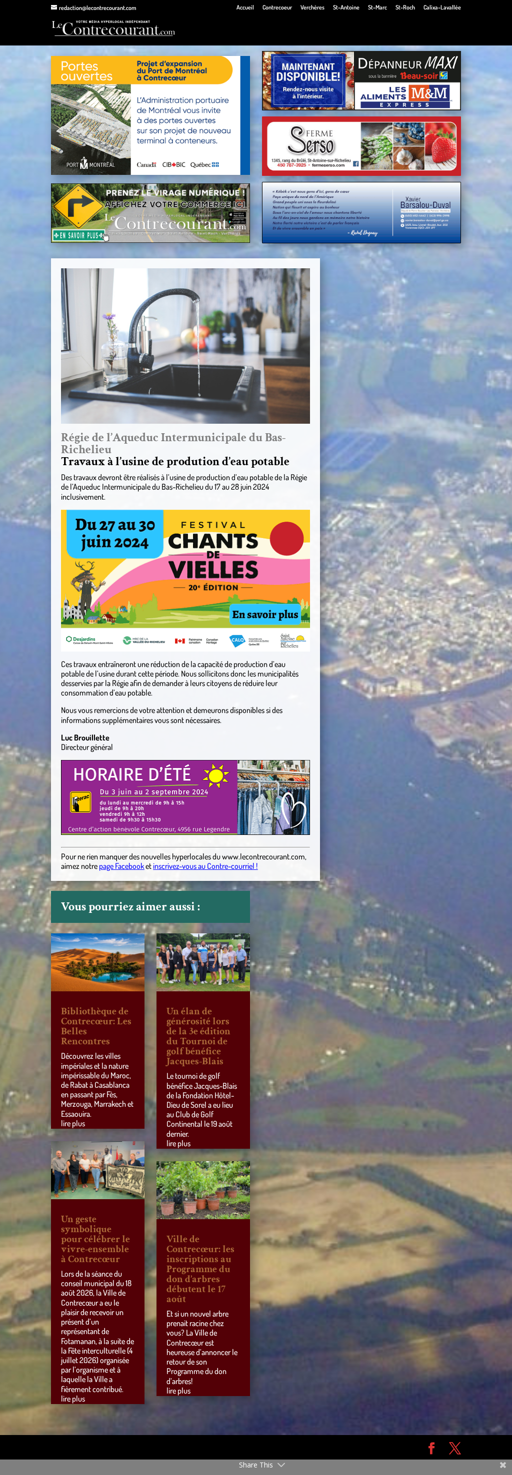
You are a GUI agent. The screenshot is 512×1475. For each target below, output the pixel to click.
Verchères (312, 7)
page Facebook (121, 866)
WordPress (197, 1447)
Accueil (245, 7)
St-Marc (377, 7)
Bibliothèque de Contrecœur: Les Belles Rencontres (96, 1026)
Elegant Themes (108, 1447)
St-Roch (405, 7)
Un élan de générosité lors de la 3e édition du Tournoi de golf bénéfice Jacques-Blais (198, 1036)
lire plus (73, 1123)
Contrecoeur (277, 7)
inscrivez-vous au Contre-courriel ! (205, 866)
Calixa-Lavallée (442, 7)
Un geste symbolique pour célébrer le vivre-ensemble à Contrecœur (95, 1239)
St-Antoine (346, 7)
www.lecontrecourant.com (263, 856)
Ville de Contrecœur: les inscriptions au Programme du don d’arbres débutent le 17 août (200, 1269)
